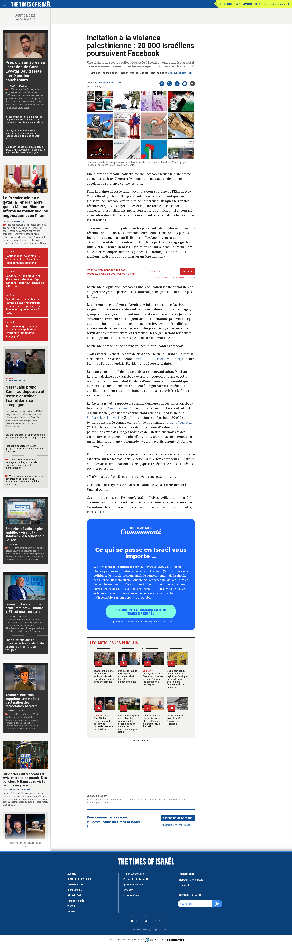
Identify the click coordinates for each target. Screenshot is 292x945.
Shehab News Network (103, 417)
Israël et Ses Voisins (99, 799)
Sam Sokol (13, 544)
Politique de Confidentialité (136, 879)
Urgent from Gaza (179, 422)
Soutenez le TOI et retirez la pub (274, 4)
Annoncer (128, 890)
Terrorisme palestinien (137, 799)
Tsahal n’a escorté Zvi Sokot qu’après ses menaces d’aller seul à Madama (25, 449)
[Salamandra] (175, 939)
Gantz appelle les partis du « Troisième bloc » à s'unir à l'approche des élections (22, 259)
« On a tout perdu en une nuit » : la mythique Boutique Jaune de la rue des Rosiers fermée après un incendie (177, 679)
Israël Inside (74, 890)
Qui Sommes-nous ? (133, 884)
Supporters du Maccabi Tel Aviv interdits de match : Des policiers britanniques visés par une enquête (25, 779)
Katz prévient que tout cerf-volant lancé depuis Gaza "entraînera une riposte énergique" (22, 331)
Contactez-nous (131, 895)
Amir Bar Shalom (17, 380)
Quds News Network (114, 408)
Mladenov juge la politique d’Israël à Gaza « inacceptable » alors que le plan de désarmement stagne (25, 150)
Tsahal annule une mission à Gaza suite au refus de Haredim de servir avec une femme (104, 676)
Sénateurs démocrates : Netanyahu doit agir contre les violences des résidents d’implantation (22, 463)
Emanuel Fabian (15, 711)
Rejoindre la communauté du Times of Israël (141, 611)
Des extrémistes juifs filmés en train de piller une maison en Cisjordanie (25, 436)
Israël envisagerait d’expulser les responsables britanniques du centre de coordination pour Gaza (128, 723)
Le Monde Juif (75, 884)
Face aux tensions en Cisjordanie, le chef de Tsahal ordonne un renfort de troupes (25, 645)
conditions (181, 277)
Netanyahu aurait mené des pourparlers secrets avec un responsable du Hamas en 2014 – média (23, 134)
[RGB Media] (148, 940)
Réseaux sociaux (177, 799)
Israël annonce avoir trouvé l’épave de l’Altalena (175, 719)
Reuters (10, 790)
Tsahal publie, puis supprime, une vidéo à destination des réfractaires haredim (22, 700)
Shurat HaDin (158, 799)
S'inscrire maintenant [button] (178, 817)
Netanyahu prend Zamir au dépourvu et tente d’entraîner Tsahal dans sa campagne (153, 678)
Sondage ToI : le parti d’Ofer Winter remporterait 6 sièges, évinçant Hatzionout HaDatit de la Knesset (24, 281)
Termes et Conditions (133, 873)
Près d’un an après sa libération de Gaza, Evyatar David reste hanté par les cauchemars (25, 71)
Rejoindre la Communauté (239, 4)
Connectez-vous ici (185, 824)
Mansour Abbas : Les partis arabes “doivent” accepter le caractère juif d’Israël (152, 721)
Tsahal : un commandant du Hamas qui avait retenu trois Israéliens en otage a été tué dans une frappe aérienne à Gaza (23, 306)
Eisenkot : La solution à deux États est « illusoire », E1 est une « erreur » (24, 608)
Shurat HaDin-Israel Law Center (156, 359)
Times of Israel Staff (109, 82)
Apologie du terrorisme (100, 802)
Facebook (118, 799)
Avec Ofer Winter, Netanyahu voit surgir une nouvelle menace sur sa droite (103, 722)
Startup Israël (75, 900)
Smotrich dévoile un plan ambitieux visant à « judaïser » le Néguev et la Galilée (24, 534)
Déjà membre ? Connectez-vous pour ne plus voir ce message (141, 621)
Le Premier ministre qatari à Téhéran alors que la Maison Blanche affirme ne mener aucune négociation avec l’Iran (25, 207)
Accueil (71, 873)
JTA (92, 82)
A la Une (72, 911)
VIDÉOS (71, 906)
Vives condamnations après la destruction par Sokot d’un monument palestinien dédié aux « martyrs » (24, 480)
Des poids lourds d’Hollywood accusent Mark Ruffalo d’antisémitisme (127, 676)
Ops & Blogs (74, 895)
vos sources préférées (180, 73)
